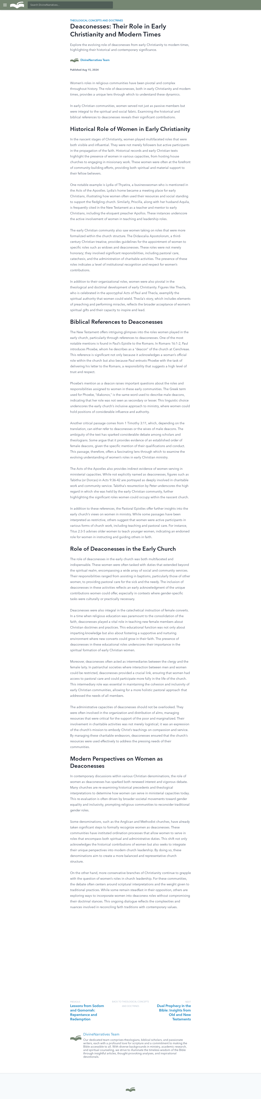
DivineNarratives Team (95, 60)
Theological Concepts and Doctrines (96, 20)
